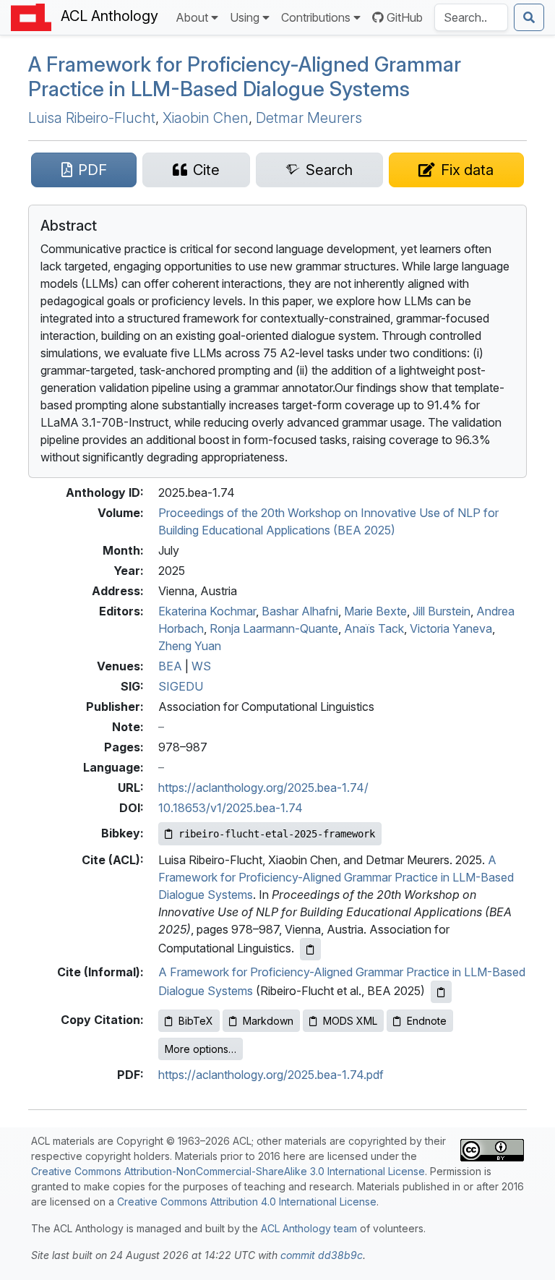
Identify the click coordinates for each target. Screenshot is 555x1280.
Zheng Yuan (189, 646)
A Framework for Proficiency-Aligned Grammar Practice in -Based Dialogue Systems (244, 76)
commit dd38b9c (321, 1255)
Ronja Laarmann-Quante (274, 628)
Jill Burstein (441, 611)
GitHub (405, 17)
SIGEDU (180, 686)
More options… (200, 1049)
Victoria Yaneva (451, 628)
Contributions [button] (315, 17)
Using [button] (244, 17)
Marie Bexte (375, 611)
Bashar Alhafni (300, 611)
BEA (170, 666)
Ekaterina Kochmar (207, 611)
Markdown (268, 1021)
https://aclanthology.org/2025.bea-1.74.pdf (271, 1074)
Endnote (427, 1021)
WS (201, 666)
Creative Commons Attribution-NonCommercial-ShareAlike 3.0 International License (228, 1171)
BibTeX (195, 1021)
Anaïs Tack (374, 628)
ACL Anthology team (309, 1228)
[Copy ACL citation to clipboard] (310, 949)
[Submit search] (529, 17)
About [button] (192, 17)
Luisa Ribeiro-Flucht (91, 118)
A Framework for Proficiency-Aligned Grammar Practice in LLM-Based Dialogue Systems (336, 877)
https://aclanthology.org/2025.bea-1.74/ (263, 787)
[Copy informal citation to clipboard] (441, 992)
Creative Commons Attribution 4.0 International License (247, 1201)
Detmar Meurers (309, 118)
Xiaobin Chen (206, 118)
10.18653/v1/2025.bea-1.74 (230, 808)
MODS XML (350, 1021)
